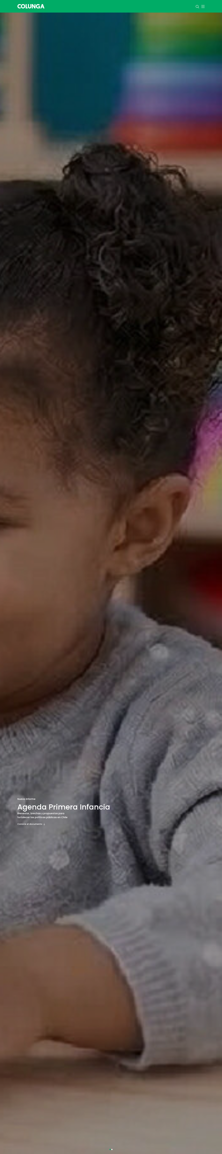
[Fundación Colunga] (31, 6)
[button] (110, 1149)
